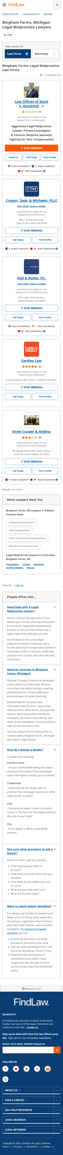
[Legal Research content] (57, 1119)
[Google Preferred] (5, 1079)
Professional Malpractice (21, 522)
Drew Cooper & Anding (31, 431)
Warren (31, 567)
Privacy (18, 1146)
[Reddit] (48, 1069)
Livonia (26, 564)
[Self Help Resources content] (57, 1110)
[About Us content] (57, 1090)
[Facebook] (5, 1069)
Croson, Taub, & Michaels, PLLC (31, 200)
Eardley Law (31, 360)
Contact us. (32, 1027)
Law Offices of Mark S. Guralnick (31, 103)
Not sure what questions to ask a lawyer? (30, 851)
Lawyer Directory (10, 14)
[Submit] (57, 1050)
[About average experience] (44, 171)
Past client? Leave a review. (31, 206)
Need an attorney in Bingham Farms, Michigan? (27, 671)
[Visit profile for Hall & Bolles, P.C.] (31, 266)
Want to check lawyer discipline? (29, 906)
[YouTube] (16, 1069)
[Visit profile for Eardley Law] (31, 349)
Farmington (12, 564)
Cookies (46, 1146)
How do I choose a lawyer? (25, 750)
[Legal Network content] (57, 1129)
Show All (6, 585)
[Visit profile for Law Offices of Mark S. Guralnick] (31, 90)
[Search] (57, 4)
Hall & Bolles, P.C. (31, 278)
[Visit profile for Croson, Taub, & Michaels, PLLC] (31, 189)
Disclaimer (32, 1146)
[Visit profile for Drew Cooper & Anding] (31, 420)
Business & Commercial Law (23, 546)
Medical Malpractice (19, 530)
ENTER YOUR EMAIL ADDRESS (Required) (23, 1044)
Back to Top (33, 988)
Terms (5, 1146)
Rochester (39, 564)
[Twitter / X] (27, 1069)
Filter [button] (9, 34)
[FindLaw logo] (17, 5)
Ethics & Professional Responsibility (27, 538)
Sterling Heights (14, 567)
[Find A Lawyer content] (57, 1100)
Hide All (19, 585)
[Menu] (4, 5)
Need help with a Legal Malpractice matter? (23, 609)
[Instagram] (37, 1069)
